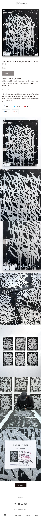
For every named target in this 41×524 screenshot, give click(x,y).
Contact (20, 497)
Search (20, 495)
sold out (8, 73)
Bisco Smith (22, 509)
